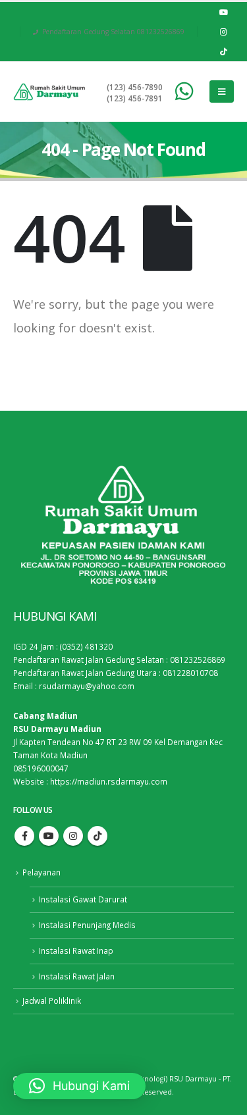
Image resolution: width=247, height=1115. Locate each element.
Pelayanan (41, 872)
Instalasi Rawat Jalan (77, 976)
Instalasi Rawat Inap (76, 950)
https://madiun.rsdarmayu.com (108, 781)
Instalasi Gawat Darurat (83, 899)
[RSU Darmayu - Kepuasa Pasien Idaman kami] (49, 92)
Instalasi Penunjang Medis (87, 925)
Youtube (49, 836)
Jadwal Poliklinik (51, 1000)
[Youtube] (223, 12)
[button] (79, 1086)
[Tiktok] (223, 51)
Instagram (73, 836)
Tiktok (97, 836)
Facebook (24, 836)
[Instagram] (223, 31)
